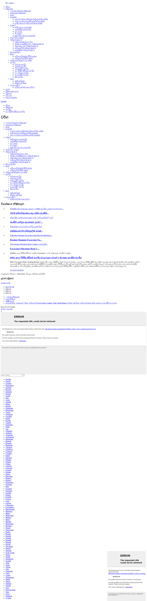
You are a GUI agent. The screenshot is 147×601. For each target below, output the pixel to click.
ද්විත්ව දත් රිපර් (20, 83)
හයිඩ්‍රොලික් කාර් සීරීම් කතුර (26, 56)
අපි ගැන (9, 95)
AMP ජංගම (10, 301)
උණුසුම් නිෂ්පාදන (13, 297)
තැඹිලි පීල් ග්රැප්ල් (17, 38)
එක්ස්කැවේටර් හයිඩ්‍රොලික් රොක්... (26, 231)
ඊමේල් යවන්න (7, 309)
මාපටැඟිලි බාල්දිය (22, 69)
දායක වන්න (6, 283)
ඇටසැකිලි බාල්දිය (22, 75)
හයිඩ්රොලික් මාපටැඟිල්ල (25, 87)
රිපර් (12, 79)
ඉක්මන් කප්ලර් (16, 40)
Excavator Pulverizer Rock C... (24, 249)
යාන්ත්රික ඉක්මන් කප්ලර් (25, 50)
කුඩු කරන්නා (15, 52)
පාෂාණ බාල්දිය (20, 67)
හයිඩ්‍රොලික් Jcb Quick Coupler (40, 303)
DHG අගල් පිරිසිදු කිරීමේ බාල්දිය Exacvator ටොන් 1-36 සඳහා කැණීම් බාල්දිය (46, 257)
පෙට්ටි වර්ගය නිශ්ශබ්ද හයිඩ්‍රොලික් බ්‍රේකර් (31, 19)
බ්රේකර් (13, 17)
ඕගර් (12, 15)
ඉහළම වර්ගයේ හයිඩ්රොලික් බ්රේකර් (30, 21)
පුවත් (8, 89)
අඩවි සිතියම (10, 299)
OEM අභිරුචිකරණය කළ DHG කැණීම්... (29, 213)
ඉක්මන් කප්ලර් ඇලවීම (24, 42)
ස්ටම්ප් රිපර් (10, 303)
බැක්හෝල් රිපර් (22, 303)
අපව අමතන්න (11, 97)
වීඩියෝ (8, 93)
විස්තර (21, 270)
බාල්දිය (13, 62)
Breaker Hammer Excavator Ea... (26, 240)
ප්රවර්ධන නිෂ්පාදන (18, 13)
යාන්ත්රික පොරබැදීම (23, 29)
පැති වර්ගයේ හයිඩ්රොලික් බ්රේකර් (28, 23)
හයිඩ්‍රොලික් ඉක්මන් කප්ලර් (25, 48)
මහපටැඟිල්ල (15, 85)
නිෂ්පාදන (9, 9)
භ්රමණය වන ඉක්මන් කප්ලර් (26, 46)
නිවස (8, 7)
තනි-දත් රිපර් (20, 81)
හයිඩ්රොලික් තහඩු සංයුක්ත (21, 60)
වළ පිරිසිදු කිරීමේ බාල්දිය (24, 71)
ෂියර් (12, 54)
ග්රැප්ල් (13, 25)
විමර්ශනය (14, 270)
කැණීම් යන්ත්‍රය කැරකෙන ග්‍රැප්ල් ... (26, 222)
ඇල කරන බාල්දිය (22, 73)
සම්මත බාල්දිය (20, 64)
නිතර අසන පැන (12, 91)
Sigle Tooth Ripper (60, 303)
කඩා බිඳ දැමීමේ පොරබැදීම (25, 36)
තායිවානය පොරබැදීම (23, 27)
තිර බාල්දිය (19, 77)
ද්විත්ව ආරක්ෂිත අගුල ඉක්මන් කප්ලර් (29, 44)
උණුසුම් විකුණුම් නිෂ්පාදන (20, 11)
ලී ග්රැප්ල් (18, 34)
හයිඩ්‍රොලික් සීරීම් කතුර (24, 58)
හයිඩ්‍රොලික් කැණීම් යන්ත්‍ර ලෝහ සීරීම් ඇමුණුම (98, 303)
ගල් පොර (18, 31)
